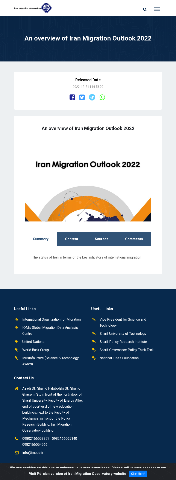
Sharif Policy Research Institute (123, 342)
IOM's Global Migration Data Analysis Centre (50, 331)
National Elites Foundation (119, 358)
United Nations (33, 342)
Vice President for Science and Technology (123, 322)
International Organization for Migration (51, 319)
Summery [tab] (41, 239)
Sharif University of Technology (123, 334)
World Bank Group (35, 350)
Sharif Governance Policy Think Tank (127, 350)
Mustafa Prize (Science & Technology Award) (50, 361)
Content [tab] (71, 239)
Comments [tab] (134, 239)
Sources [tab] (102, 239)
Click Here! (138, 474)
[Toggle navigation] (154, 7)
